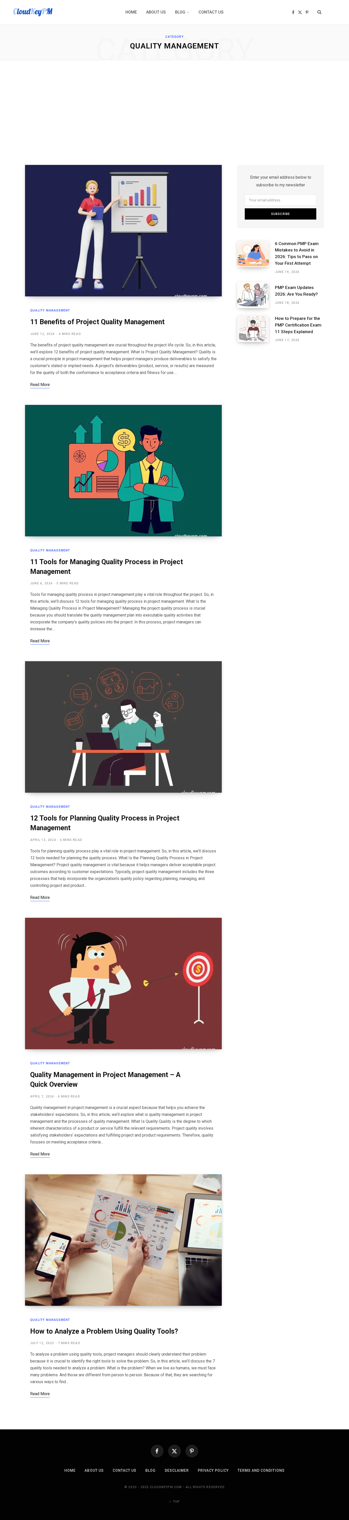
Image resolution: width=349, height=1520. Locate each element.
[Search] (317, 12)
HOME (70, 1470)
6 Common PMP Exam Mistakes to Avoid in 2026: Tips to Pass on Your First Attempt (297, 253)
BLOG (150, 1470)
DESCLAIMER (177, 1470)
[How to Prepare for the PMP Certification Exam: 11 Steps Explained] (256, 329)
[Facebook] (157, 1451)
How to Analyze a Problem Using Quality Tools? (104, 1331)
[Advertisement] (174, 112)
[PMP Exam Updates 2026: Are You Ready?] (256, 295)
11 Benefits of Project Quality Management (97, 322)
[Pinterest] (191, 1451)
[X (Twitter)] (174, 1451)
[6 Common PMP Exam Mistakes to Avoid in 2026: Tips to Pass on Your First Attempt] (256, 257)
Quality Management (50, 310)
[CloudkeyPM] (33, 12)
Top (176, 1501)
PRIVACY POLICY (213, 1470)
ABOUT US (94, 1470)
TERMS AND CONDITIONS (261, 1470)
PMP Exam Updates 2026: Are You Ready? (296, 291)
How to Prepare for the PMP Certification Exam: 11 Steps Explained (298, 325)
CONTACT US (125, 1470)
